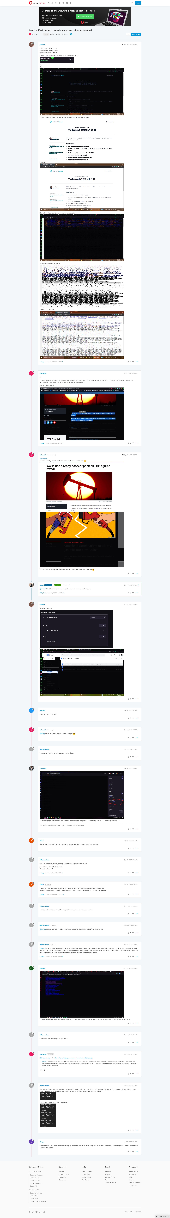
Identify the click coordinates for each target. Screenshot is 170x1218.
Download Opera (86, 17)
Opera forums (86, 1177)
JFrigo (42, 1142)
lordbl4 (42, 710)
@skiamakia (52, 455)
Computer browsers (35, 1171)
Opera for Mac (35, 1178)
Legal (107, 1167)
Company (133, 1167)
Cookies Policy (110, 1177)
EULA (107, 1180)
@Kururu (54, 925)
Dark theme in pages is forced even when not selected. (73, 1058)
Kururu (42, 841)
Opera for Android (36, 1193)
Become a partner (135, 1182)
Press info (132, 1174)
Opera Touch (34, 1198)
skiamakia (43, 373)
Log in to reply (136, 34)
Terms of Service (110, 1182)
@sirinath (67, 585)
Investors (132, 1180)
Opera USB (33, 1186)
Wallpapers (62, 1177)
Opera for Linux (35, 1180)
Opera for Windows (36, 1175)
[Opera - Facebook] (29, 1212)
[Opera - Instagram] (44, 1212)
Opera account (64, 1174)
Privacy (107, 1174)
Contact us (132, 1185)
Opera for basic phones (38, 1201)
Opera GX (34, 34)
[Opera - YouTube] (36, 1212)
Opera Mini (33, 1196)
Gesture (42, 968)
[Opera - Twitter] (33, 1212)
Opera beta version (36, 1183)
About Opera (133, 1171)
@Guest (49, 884)
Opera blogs (86, 1174)
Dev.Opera (85, 1180)
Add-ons (62, 1171)
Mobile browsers (34, 1189)
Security (108, 1171)
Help (84, 1167)
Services (62, 1167)
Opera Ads (62, 1180)
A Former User (44, 749)
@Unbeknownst (45, 1058)
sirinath (42, 44)
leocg (41, 585)
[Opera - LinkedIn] (40, 1212)
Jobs (130, 1177)
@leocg (51, 730)
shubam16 (43, 768)
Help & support (87, 1171)
